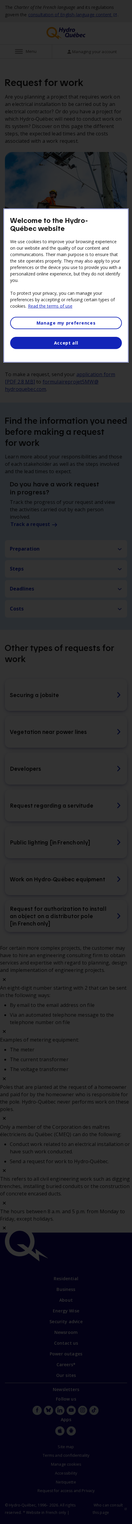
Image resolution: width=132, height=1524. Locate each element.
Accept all (66, 343)
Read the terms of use (50, 306)
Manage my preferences (66, 323)
